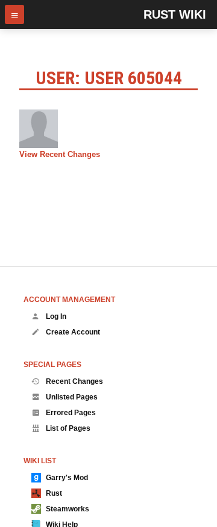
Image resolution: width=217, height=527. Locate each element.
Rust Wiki (174, 14)
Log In (56, 316)
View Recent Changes (59, 154)
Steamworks (67, 509)
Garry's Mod (67, 477)
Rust (54, 493)
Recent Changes (74, 381)
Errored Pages (71, 412)
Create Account (73, 332)
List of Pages (68, 428)
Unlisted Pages (72, 397)
